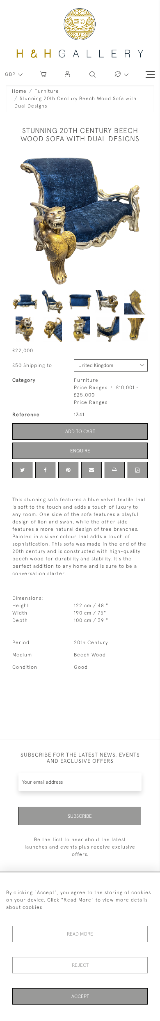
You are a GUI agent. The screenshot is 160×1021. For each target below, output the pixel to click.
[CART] (43, 74)
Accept (80, 996)
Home (19, 91)
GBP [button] (11, 74)
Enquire (80, 451)
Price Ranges (90, 387)
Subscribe (80, 816)
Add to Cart (80, 431)
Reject (80, 965)
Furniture (46, 91)
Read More (80, 934)
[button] (68, 74)
